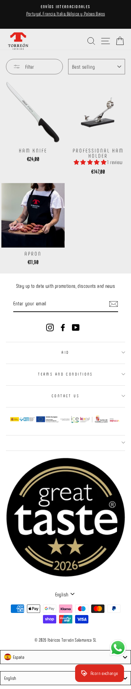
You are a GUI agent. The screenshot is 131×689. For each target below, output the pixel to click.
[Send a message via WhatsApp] (118, 647)
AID (65, 352)
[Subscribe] (113, 303)
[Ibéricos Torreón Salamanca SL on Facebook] (63, 327)
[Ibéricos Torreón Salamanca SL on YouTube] (76, 327)
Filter (29, 66)
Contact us (65, 395)
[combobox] (65, 657)
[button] (90, 162)
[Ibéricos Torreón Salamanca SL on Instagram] (50, 327)
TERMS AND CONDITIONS (65, 374)
